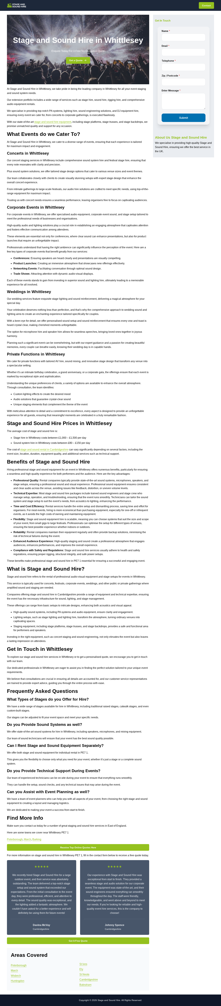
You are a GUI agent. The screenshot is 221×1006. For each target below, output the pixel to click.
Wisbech (16, 975)
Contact (206, 5)
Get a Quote (76, 60)
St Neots (84, 974)
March (27, 839)
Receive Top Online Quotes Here (78, 847)
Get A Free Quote (78, 941)
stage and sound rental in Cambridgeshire (44, 449)
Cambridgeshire (88, 979)
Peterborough (15, 839)
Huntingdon (17, 980)
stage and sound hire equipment (52, 121)
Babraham (85, 984)
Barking (36, 839)
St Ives (83, 964)
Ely (81, 969)
